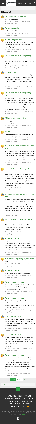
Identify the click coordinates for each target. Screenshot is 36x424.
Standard (13, 396)
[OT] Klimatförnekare (12, 132)
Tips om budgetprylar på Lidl (14, 282)
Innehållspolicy (15, 404)
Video (24, 399)
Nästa (19, 379)
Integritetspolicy (26, 401)
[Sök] (34, 3)
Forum (20, 396)
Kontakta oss (15, 406)
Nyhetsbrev (26, 404)
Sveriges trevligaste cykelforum (13, 68)
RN (5, 21)
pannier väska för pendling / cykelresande (19, 259)
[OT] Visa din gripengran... (14, 40)
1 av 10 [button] (13, 379)
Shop (16, 401)
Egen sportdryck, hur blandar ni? (16, 16)
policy (23, 414)
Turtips (10, 401)
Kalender (31, 399)
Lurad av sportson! (11, 72)
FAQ (23, 406)
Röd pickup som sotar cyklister (15, 118)
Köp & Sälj (28, 396)
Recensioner (9, 399)
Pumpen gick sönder (12, 28)
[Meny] (3, 3)
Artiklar (17, 399)
